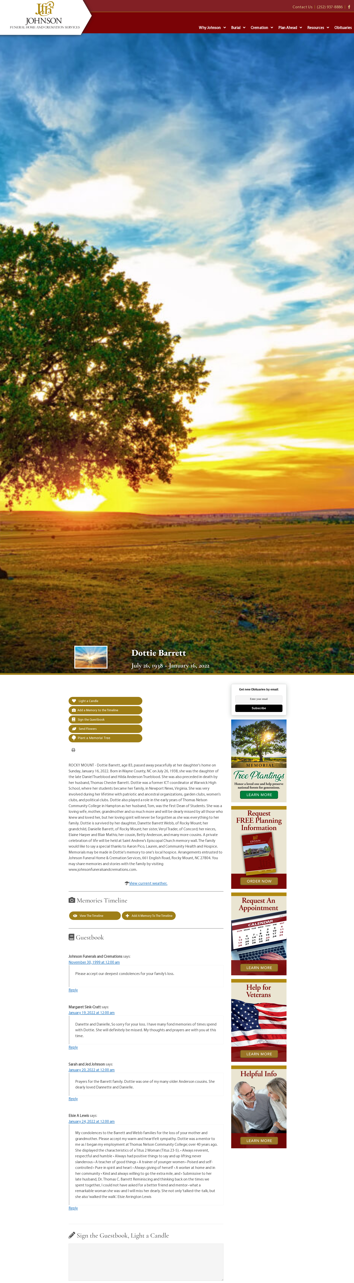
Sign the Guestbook (91, 719)
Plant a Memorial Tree (94, 738)
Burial (236, 27)
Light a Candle (88, 701)
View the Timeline (91, 916)
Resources (315, 27)
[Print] (73, 750)
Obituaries (343, 27)
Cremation (259, 27)
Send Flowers (87, 729)
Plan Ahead (287, 27)
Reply (73, 989)
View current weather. (148, 883)
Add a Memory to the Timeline (97, 710)
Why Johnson (210, 27)
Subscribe (259, 708)
